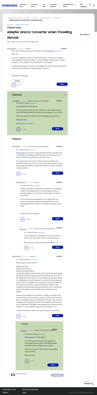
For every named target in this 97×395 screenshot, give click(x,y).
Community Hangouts (53, 5)
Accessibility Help (9, 389)
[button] (64, 49)
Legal (24, 392)
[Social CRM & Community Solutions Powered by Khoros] (88, 383)
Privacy (5, 392)
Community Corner (34, 5)
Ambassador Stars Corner (68, 5)
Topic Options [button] (84, 34)
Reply (62, 84)
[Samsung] (9, 5)
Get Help (44, 5)
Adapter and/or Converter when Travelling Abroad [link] (25, 20)
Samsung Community (14, 18)
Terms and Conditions (30, 389)
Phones (34, 18)
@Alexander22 (21, 106)
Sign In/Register (83, 5)
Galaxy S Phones (45, 18)
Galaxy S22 (57, 18)
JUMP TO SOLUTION (21, 25)
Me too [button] (17, 81)
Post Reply (57, 375)
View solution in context (24, 123)
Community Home (22, 5)
